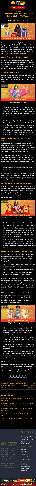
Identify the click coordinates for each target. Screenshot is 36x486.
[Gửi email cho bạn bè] (19, 376)
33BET (6, 51)
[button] (2, 3)
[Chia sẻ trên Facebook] (13, 376)
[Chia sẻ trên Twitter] (16, 376)
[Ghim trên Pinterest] (22, 376)
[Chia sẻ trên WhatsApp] (10, 376)
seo (28, 20)
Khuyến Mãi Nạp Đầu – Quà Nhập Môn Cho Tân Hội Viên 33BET (9, 385)
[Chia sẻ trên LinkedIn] (25, 376)
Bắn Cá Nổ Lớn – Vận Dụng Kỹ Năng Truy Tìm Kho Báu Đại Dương (26, 385)
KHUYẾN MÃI (18, 11)
